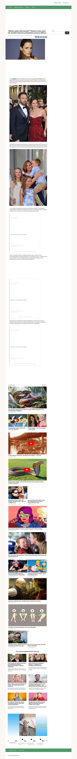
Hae (53, 30)
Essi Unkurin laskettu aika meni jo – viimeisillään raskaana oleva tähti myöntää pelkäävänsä (16, 703)
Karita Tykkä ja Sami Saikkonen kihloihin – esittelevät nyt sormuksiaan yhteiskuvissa (36, 664)
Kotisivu (10, 7)
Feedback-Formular (57, 2)
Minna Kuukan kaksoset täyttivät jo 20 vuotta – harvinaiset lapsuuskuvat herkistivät (17, 685)
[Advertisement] (38, 19)
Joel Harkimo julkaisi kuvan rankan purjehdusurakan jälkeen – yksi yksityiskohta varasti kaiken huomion (38, 685)
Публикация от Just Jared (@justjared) (25, 316)
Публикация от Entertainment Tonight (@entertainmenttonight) (25, 251)
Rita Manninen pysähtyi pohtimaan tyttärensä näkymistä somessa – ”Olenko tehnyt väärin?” (37, 703)
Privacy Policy (65, 2)
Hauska (33, 7)
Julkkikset (27, 7)
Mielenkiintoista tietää (18, 7)
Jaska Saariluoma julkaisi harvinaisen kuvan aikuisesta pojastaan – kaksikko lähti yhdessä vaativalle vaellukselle (17, 665)
